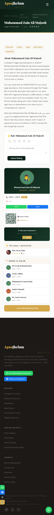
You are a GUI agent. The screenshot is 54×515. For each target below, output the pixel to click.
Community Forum (12, 413)
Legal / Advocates (24, 16)
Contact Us (9, 468)
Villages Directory (11, 418)
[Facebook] (6, 509)
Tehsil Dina (8, 438)
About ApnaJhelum (12, 463)
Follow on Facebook (17, 379)
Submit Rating (16, 158)
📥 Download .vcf (22, 220)
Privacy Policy (10, 477)
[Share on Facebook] (2, 492)
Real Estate (9, 408)
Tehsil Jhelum (9, 433)
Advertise (8, 472)
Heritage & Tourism (12, 394)
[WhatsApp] (12, 509)
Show (24, 197)
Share (16, 207)
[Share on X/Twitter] (2, 497)
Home (6, 16)
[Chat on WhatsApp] (49, 510)
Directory (14, 16)
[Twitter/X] (18, 509)
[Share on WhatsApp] (2, 487)
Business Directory (12, 398)
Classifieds (8, 403)
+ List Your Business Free (27, 308)
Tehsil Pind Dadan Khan (14, 447)
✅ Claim (27, 237)
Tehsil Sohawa (10, 443)
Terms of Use (9, 482)
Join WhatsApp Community (20, 373)
